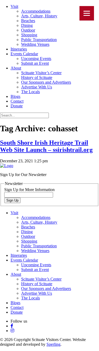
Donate (17, 106)
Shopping (29, 35)
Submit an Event (35, 63)
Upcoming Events (36, 58)
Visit (14, 6)
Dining (27, 25)
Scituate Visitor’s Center (41, 73)
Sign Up (12, 200)
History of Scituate (36, 77)
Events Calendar (24, 54)
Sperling (53, 344)
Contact (17, 101)
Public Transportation (39, 39)
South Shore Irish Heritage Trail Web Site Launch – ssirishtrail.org (46, 146)
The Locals (30, 91)
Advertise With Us (36, 87)
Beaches (28, 20)
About (16, 68)
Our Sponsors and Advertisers (46, 82)
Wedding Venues (35, 44)
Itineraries (19, 49)
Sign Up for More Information (29, 189)
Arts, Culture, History (39, 16)
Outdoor (28, 30)
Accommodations (35, 11)
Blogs (15, 96)
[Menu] (86, 13)
